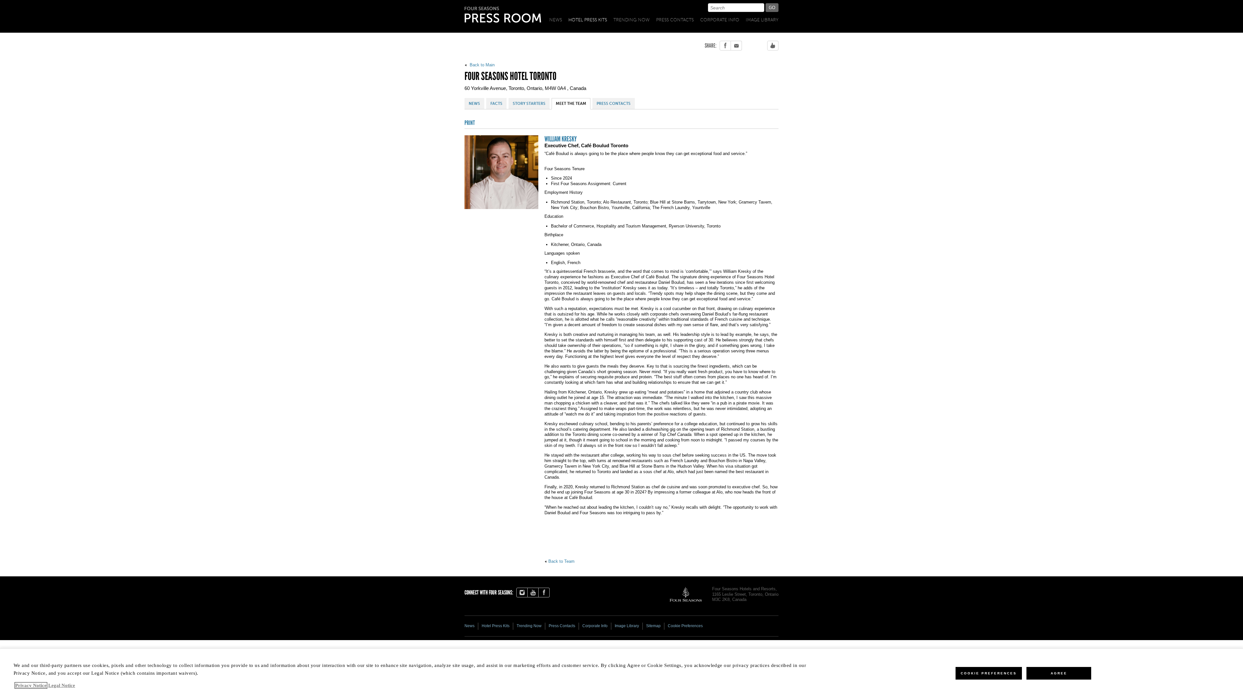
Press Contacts (675, 20)
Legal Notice (61, 685)
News (555, 20)
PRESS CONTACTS (614, 103)
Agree (1059, 673)
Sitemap (653, 626)
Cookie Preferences (989, 673)
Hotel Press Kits (587, 20)
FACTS (496, 103)
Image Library (762, 20)
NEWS (474, 103)
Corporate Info (719, 20)
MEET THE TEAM (571, 103)
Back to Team (561, 561)
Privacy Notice (31, 685)
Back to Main (481, 64)
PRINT (470, 123)
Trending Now (631, 20)
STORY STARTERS (529, 103)
